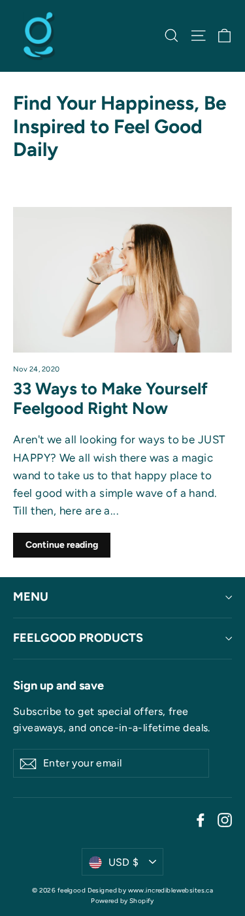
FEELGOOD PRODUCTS (78, 638)
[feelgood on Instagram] (225, 820)
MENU (30, 597)
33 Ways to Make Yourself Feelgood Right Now (110, 398)
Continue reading (61, 544)
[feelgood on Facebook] (200, 820)
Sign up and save (58, 685)
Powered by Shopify (122, 900)
